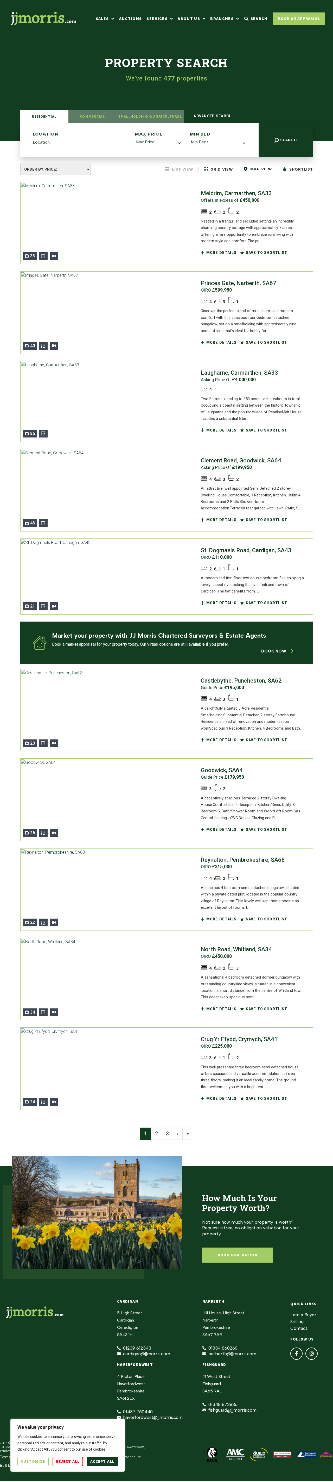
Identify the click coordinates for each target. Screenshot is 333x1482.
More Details (220, 253)
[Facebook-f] (296, 1354)
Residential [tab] (44, 116)
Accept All (102, 1461)
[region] (67, 1445)
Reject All (68, 1461)
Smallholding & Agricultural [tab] (150, 116)
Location (45, 134)
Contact (298, 1328)
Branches (222, 18)
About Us (189, 18)
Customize (33, 1461)
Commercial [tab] (92, 116)
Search (288, 140)
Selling (297, 1321)
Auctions (130, 18)
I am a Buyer (303, 1314)
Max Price (149, 134)
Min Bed (200, 134)
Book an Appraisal (299, 18)
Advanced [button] (212, 116)
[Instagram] (311, 1354)
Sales (102, 18)
